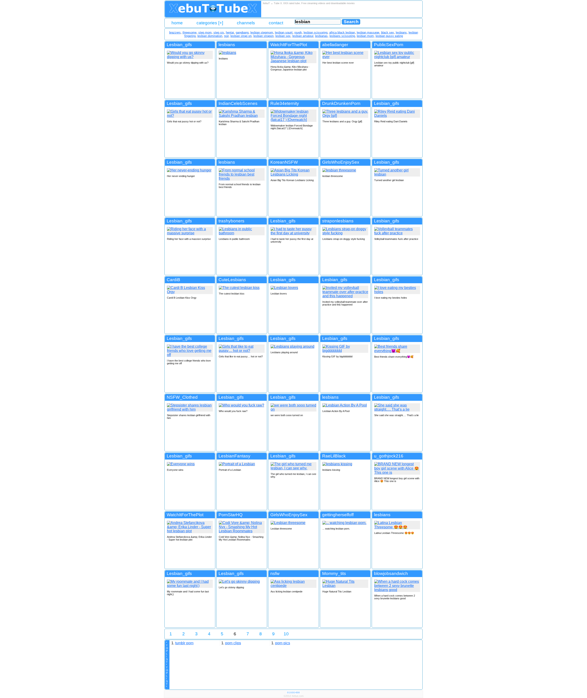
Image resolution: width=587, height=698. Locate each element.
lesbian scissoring (315, 32)
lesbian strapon (263, 36)
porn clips (233, 643)
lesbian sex (283, 36)
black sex (387, 32)
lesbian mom (365, 36)
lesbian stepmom (261, 32)
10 (286, 633)
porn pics (282, 643)
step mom (205, 32)
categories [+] (210, 22)
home (177, 22)
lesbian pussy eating (389, 36)
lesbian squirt (284, 32)
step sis (218, 32)
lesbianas (321, 36)
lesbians (401, 32)
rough (298, 32)
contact (276, 22)
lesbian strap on (241, 36)
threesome (190, 32)
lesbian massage (368, 32)
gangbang (242, 32)
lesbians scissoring (342, 36)
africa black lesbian (342, 32)
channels (246, 22)
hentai (230, 32)
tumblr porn (184, 643)
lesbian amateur (302, 36)
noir (226, 36)
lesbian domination (209, 36)
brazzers (175, 32)
